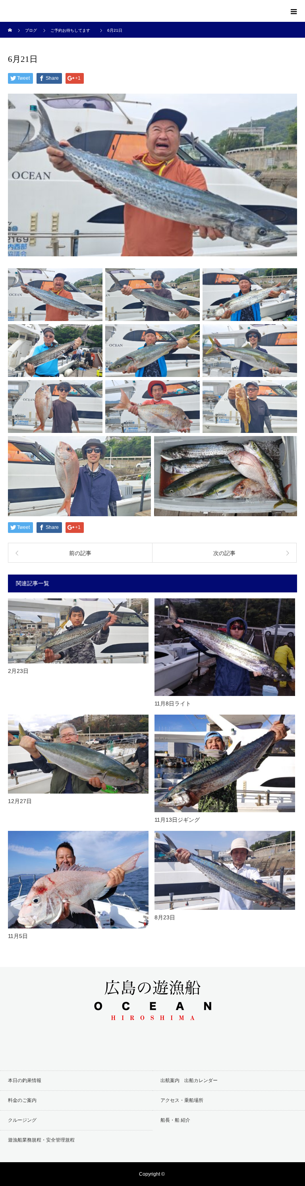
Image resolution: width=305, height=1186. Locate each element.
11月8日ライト (172, 703)
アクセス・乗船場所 (181, 1100)
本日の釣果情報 (24, 1080)
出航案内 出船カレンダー (189, 1080)
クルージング (22, 1120)
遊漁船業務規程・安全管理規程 (41, 1140)
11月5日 (18, 936)
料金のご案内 (22, 1100)
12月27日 (20, 801)
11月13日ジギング (177, 820)
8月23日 (164, 917)
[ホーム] (10, 25)
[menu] (294, 11)
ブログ (31, 30)
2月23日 (18, 671)
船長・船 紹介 (175, 1120)
